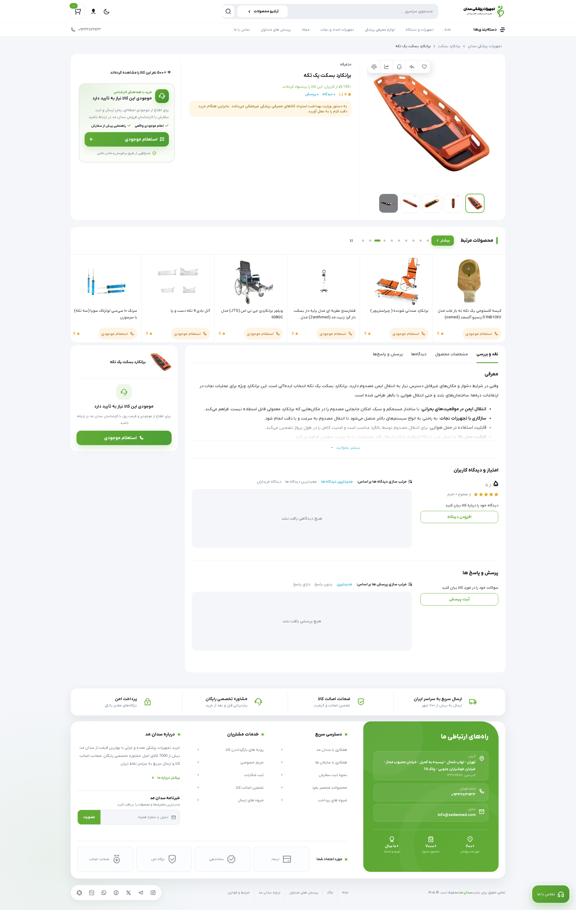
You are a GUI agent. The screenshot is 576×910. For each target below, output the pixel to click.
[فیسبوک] (116, 892)
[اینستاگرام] (153, 892)
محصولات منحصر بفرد (329, 787)
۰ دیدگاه (328, 94)
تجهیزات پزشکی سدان (485, 46)
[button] (431, 124)
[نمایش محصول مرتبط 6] (399, 240)
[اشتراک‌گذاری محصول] (411, 66)
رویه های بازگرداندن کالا (244, 749)
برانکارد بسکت (449, 46)
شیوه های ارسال (250, 800)
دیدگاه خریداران (269, 481)
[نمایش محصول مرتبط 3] (377, 240)
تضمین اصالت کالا (249, 787)
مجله (306, 29)
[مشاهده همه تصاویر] (388, 203)
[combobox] (330, 11)
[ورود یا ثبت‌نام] (93, 11)
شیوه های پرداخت (332, 800)
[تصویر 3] (431, 203)
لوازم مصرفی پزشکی (380, 29)
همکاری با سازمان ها (331, 762)
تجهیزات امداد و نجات (337, 29)
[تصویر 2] (453, 203)
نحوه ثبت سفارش (333, 775)
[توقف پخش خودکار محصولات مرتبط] (351, 240)
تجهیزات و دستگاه (420, 29)
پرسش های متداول (276, 29)
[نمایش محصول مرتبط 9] (420, 240)
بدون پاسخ (323, 584)
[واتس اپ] (103, 892)
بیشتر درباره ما (168, 777)
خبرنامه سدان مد (165, 798)
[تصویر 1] (474, 203)
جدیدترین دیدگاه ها (337, 481)
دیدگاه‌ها (419, 354)
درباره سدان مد (269, 892)
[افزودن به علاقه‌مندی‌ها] (424, 66)
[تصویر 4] (410, 203)
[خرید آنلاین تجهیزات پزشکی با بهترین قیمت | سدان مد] (477, 11)
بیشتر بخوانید (348, 447)
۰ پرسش (312, 94)
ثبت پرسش (459, 599)
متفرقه (345, 64)
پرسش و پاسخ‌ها (388, 354)
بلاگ (330, 892)
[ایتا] (91, 892)
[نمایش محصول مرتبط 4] (384, 240)
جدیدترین (344, 584)
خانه (447, 29)
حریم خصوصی (251, 762)
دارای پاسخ (301, 584)
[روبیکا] (79, 892)
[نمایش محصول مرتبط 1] (363, 240)
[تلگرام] (140, 892)
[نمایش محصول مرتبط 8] (413, 240)
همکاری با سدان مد (331, 749)
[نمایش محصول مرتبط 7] (406, 240)
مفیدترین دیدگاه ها (301, 481)
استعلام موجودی (141, 139)
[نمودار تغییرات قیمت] (386, 66)
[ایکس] (128, 892)
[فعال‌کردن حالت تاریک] (106, 11)
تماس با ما (242, 29)
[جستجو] (228, 11)
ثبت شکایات (253, 775)
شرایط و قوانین (239, 892)
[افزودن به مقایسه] (374, 66)
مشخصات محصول (451, 354)
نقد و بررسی (487, 354)
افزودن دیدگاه (459, 517)
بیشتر (445, 240)
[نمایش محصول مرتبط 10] (427, 240)
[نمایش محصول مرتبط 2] (370, 240)
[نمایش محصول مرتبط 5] (391, 240)
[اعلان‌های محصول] (399, 66)
